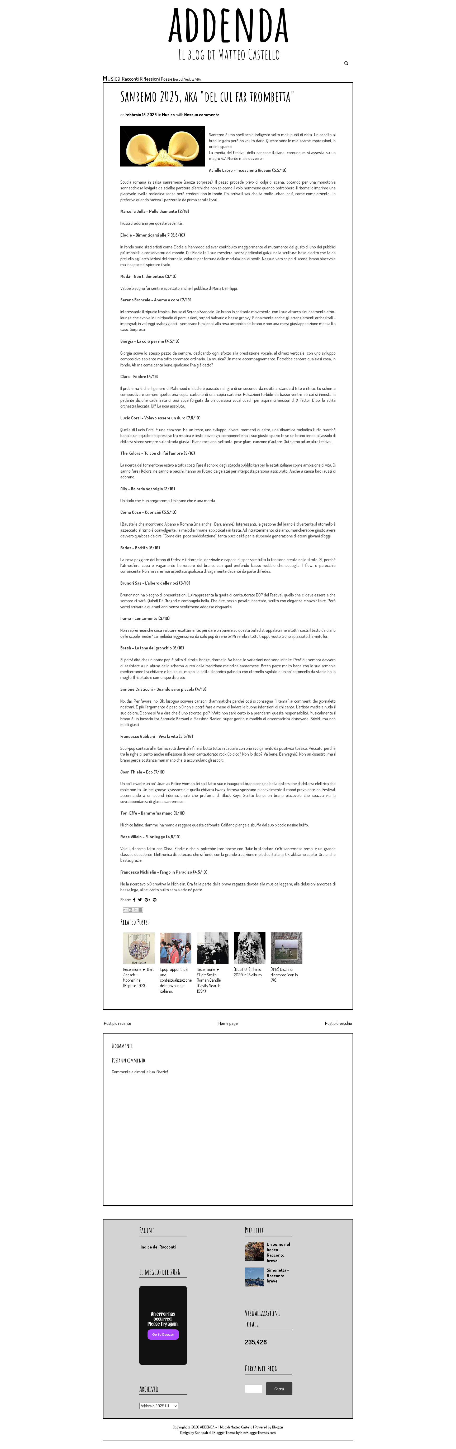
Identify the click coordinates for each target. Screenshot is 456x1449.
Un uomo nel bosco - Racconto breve (278, 1252)
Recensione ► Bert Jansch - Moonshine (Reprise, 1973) (138, 977)
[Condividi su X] (135, 910)
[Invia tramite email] (125, 910)
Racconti (130, 78)
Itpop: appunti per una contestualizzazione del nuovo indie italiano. (176, 980)
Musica (112, 78)
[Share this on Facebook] (134, 899)
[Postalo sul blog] (130, 910)
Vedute (189, 79)
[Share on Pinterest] (154, 899)
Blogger (277, 1427)
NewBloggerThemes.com (258, 1432)
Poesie (166, 79)
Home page (228, 1023)
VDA (198, 79)
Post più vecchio (338, 1023)
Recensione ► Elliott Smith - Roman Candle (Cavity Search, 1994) (209, 980)
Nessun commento (202, 114)
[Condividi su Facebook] (140, 910)
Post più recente (117, 1023)
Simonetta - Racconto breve (278, 1275)
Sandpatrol (203, 1432)
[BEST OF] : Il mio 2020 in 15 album (248, 972)
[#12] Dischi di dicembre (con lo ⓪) (284, 975)
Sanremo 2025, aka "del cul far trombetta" (207, 96)
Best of (178, 79)
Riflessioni (150, 78)
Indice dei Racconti (158, 1247)
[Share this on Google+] (147, 899)
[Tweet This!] (140, 899)
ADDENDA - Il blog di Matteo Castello (226, 1427)
